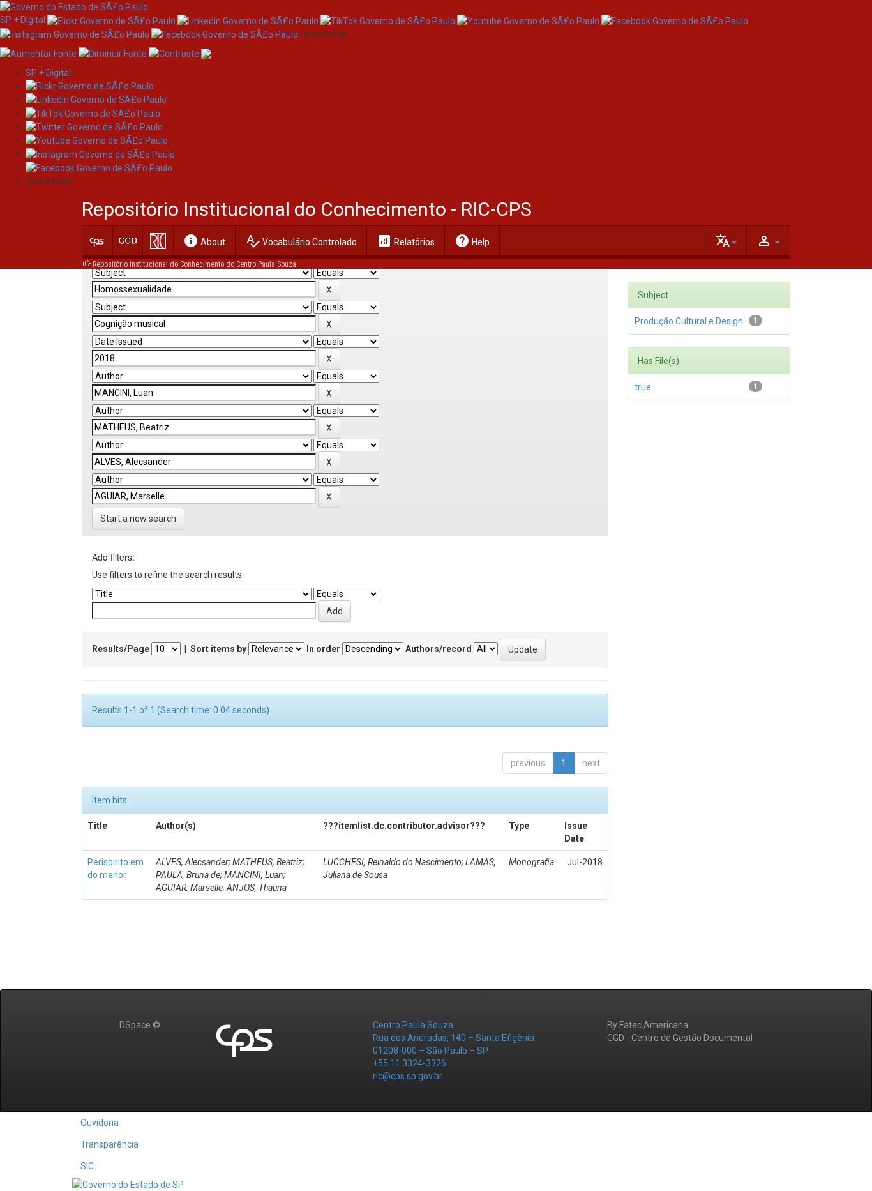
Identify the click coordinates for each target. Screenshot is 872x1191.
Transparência (109, 1144)
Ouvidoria (99, 1123)
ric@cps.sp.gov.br (407, 1076)
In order (323, 649)
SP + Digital (22, 20)
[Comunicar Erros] (206, 53)
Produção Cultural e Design (689, 321)
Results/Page (120, 649)
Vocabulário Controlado (301, 240)
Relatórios (406, 240)
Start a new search (138, 518)
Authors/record (438, 649)
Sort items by (218, 649)
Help (472, 240)
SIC (87, 1166)
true (643, 387)
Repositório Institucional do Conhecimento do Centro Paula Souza (194, 264)
